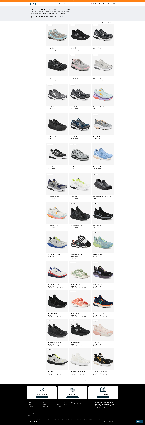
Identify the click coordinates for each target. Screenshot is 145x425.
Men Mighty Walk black (53, 76)
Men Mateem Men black (98, 225)
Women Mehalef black (76, 342)
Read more (33, 17)
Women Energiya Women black (100, 371)
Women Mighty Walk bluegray (54, 47)
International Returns (32, 413)
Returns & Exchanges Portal (62, 402)
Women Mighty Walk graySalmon (78, 254)
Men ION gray (74, 166)
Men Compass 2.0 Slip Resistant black (102, 196)
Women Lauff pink (97, 342)
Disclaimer (44, 411)
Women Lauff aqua (97, 254)
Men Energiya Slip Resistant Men (55, 342)
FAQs (43, 402)
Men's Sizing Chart (46, 404)
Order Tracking (31, 408)
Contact (29, 404)
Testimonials (59, 406)
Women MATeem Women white (78, 371)
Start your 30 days (31, 406)
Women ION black (52, 166)
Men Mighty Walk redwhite (54, 284)
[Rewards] (139, 421)
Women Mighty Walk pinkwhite (54, 225)
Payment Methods (31, 415)
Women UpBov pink (75, 313)
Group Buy (30, 411)
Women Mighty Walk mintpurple (100, 106)
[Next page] (88, 381)
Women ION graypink (75, 76)
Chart (43, 408)
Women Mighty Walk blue (99, 166)
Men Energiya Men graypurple (54, 196)
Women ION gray (97, 136)
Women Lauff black (97, 284)
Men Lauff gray (51, 371)
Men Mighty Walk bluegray (77, 136)
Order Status (59, 411)
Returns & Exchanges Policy (62, 404)
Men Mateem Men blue (98, 313)
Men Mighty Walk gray (53, 106)
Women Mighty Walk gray (99, 47)
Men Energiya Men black (76, 225)
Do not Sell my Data (107, 421)
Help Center (30, 402)
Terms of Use (114, 421)
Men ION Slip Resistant (53, 136)
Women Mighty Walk (75, 196)
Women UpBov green (75, 284)
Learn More (42, 397)
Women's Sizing (45, 406)
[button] (55, 3)
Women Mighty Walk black (77, 47)
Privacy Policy (100, 421)
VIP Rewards (59, 408)
